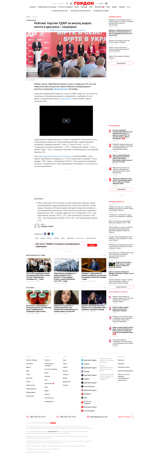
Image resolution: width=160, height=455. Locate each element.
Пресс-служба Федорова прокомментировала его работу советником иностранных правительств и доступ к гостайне (122, 158)
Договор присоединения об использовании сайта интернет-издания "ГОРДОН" (107, 377)
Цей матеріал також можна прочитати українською (68, 30)
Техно (28, 381)
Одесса (65, 367)
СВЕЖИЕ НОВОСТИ (116, 202)
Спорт (28, 374)
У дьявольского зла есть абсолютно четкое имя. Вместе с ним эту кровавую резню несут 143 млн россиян (120, 32)
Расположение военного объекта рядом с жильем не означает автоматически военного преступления (121, 22)
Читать (92, 245)
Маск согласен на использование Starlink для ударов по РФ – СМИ (120, 221)
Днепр (65, 378)
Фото (108, 7)
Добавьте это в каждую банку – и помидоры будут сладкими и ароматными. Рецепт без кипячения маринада (123, 319)
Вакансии (121, 360)
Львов (65, 363)
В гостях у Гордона (65, 7)
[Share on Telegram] (52, 234)
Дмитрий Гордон (90, 360)
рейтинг (49, 238)
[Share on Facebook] (45, 234)
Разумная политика (91, 238)
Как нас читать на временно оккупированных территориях (124, 377)
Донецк (65, 371)
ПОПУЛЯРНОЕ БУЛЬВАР (118, 292)
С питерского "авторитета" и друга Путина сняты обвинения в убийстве (121, 215)
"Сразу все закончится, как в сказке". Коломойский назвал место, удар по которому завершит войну (122, 181)
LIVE (90, 7)
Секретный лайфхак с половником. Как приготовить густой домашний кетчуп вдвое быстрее (123, 342)
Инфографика (30, 392)
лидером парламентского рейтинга (56, 156)
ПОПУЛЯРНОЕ (114, 125)
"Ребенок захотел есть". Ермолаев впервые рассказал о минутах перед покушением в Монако (121, 208)
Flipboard (87, 394)
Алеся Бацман (89, 386)
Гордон (28, 16)
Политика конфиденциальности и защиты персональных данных (106, 368)
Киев (64, 360)
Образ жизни (30, 385)
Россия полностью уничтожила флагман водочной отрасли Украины (119, 49)
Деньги (28, 367)
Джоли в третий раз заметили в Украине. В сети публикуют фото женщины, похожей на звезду (93, 307)
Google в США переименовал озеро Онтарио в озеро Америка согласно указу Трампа (120, 238)
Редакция (121, 363)
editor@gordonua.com (99, 417)
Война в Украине (31, 360)
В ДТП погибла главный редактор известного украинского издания (120, 308)
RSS (85, 398)
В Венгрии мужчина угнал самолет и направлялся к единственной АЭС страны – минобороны (122, 170)
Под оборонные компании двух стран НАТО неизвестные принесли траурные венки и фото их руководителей (121, 255)
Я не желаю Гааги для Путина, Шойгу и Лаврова (119, 41)
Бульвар (84, 7)
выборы (43, 238)
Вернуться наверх (124, 417)
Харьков (65, 374)
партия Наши (70, 238)
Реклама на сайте (124, 367)
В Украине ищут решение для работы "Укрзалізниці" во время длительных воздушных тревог (121, 246)
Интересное (30, 396)
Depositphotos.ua (53, 431)
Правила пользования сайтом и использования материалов (107, 360)
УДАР (36, 238)
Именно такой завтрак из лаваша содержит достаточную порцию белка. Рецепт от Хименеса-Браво (123, 299)
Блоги (76, 7)
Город (64, 356)
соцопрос (56, 238)
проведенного (66, 99)
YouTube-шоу (49, 398)
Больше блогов (121, 63)
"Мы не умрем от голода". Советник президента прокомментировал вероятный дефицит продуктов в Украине (120, 229)
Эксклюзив (98, 7)
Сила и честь (79, 238)
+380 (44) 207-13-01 (37, 417)
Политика (35, 16)
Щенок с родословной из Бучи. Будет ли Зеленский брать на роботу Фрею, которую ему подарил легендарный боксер (123, 329)
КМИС (63, 238)
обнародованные (61, 89)
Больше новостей (121, 287)
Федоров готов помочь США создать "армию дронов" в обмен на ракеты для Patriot (120, 264)
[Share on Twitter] (49, 234)
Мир (27, 371)
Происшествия (31, 389)
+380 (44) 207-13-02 (67, 417)
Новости (33, 7)
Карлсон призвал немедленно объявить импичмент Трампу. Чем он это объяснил (121, 273)
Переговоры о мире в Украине (80, 10)
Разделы (47, 356)
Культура (29, 378)
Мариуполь (66, 381)
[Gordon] (84, 3)
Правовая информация (125, 371)
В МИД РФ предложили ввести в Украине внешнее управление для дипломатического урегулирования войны (123, 146)
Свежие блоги (115, 17)
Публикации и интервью (47, 7)
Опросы (122, 7)
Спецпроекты (49, 401)
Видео (114, 7)
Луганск (65, 385)
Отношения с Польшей (100, 10)
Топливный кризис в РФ (60, 10)
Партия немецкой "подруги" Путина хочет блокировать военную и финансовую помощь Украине (120, 281)
